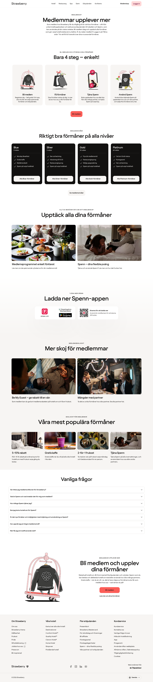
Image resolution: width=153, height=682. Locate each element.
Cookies (117, 656)
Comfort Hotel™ (52, 633)
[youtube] (86, 666)
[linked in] (81, 666)
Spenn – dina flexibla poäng (91, 646)
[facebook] (71, 666)
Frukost (14, 636)
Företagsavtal (85, 640)
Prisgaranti (118, 643)
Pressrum (15, 650)
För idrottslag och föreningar (91, 633)
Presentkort (84, 626)
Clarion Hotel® (51, 640)
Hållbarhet (16, 633)
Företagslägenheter (87, 643)
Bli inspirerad (17, 653)
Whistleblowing (18, 643)
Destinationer (51, 630)
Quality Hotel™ (51, 636)
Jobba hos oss (17, 646)
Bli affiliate (84, 636)
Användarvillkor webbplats (124, 646)
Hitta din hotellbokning (123, 636)
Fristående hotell (52, 650)
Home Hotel (50, 643)
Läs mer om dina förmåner (110, 596)
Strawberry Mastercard (89, 630)
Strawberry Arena (18, 630)
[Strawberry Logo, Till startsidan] (19, 3)
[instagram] (76, 666)
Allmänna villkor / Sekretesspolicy (127, 650)
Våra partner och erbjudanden (91, 650)
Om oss (14, 626)
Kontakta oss (119, 630)
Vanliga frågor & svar (122, 633)
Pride (14, 640)
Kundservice (119, 626)
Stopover (49, 646)
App (115, 640)
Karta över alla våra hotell (55, 626)
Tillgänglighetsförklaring (123, 653)
